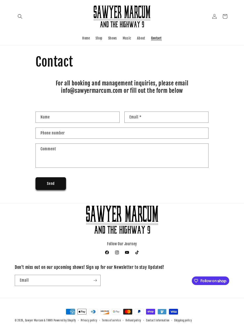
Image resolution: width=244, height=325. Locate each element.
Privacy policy (89, 320)
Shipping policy (183, 320)
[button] (20, 16)
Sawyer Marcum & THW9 (39, 320)
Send (51, 183)
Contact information (157, 320)
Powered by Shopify (65, 320)
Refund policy (133, 320)
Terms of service (111, 320)
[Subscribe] (95, 280)
